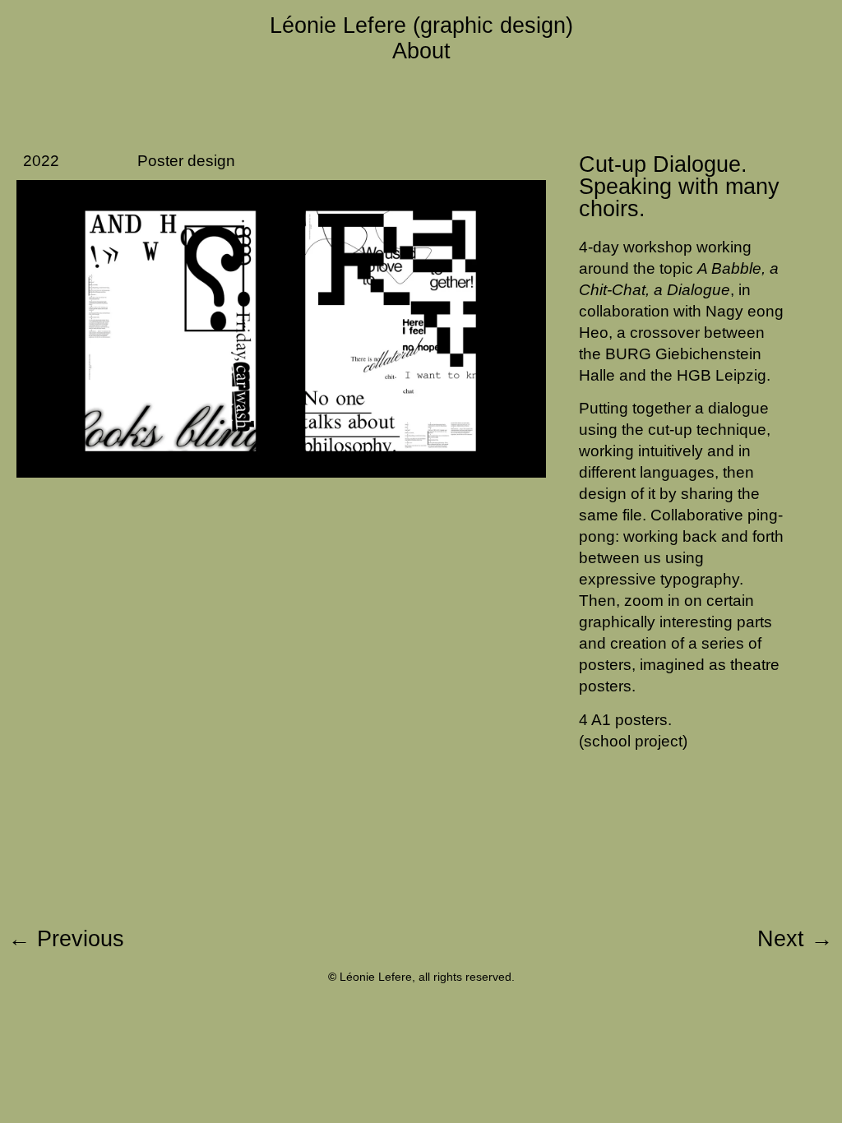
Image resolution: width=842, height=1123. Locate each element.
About (421, 51)
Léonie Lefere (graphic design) (421, 25)
